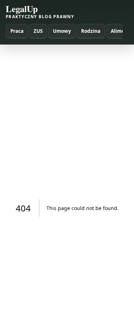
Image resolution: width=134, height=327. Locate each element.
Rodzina (90, 31)
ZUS (38, 31)
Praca (17, 31)
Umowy (62, 31)
